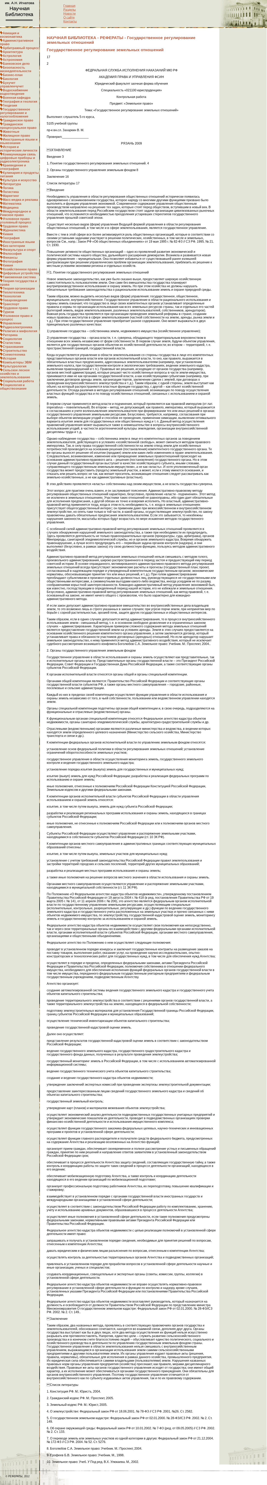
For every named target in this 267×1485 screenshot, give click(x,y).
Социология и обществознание (13, 386)
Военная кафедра (16, 97)
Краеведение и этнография (13, 167)
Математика (12, 203)
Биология (10, 79)
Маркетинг (11, 195)
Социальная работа (18, 381)
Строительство (15, 350)
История (9, 358)
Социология (12, 339)
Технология (12, 296)
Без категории (14, 246)
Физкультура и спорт (19, 249)
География (11, 238)
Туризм (8, 312)
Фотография (12, 261)
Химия (8, 234)
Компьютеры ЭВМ (17, 362)
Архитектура (13, 52)
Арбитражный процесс (21, 48)
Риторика (10, 335)
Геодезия (10, 105)
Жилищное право (16, 135)
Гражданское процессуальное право (18, 126)
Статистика (12, 342)
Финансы (10, 257)
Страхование (13, 346)
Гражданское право (18, 120)
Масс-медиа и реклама (20, 199)
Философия (12, 253)
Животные (11, 131)
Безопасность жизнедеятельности (15, 69)
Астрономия (12, 59)
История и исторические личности (18, 148)
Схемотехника (14, 354)
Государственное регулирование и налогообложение (15, 113)
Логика (8, 188)
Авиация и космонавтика (11, 34)
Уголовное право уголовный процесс (15, 220)
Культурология (14, 366)
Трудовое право (15, 226)
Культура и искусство (20, 180)
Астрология (12, 55)
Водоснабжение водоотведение (14, 92)
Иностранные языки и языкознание (19, 141)
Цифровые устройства (21, 273)
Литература (12, 184)
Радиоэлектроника (17, 327)
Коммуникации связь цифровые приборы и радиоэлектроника (18, 158)
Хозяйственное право (20, 269)
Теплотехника (13, 292)
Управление (12, 323)
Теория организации (19, 288)
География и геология (20, 101)
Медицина (11, 207)
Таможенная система (19, 277)
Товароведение (15, 300)
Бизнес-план (13, 75)
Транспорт (11, 304)
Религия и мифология (20, 331)
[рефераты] (19, 25)
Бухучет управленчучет (12, 84)
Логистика (11, 192)
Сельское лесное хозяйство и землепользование (15, 374)
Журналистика (14, 230)
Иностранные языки (19, 242)
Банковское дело (16, 63)
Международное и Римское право (15, 213)
